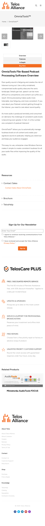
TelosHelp (5, 487)
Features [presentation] (22, 59)
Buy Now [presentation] (22, 66)
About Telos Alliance (8, 433)
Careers (4, 439)
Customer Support (7, 461)
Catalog (4, 490)
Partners (4, 442)
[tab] (22, 55)
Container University (8, 496)
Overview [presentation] (22, 56)
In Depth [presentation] (22, 62)
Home (4, 22)
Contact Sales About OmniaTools (18, 188)
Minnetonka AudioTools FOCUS (22, 391)
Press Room (5, 463)
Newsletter (5, 493)
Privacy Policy (9, 243)
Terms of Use (6, 447)
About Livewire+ (7, 436)
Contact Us (5, 458)
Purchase (4, 474)
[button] (4, 36)
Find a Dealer (6, 477)
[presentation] (4, 385)
